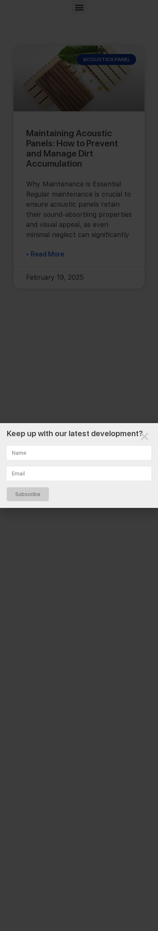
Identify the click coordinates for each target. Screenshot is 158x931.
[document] (79, 465)
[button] (144, 437)
